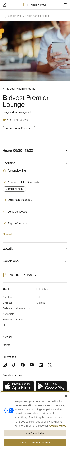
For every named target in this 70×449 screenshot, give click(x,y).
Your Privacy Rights (35, 433)
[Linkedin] (41, 365)
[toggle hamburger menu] (65, 5)
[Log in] (5, 5)
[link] (18, 386)
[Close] (66, 396)
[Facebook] (23, 365)
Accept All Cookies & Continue (35, 443)
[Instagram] (5, 365)
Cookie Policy (57, 425)
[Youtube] (32, 365)
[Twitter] (50, 365)
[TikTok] (14, 365)
